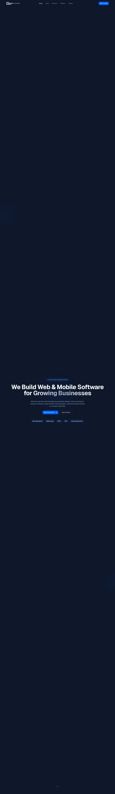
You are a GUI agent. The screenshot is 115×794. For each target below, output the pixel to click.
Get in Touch (103, 3)
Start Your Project (49, 412)
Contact (70, 3)
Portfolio (62, 3)
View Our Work (66, 412)
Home (40, 3)
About (47, 3)
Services (54, 3)
